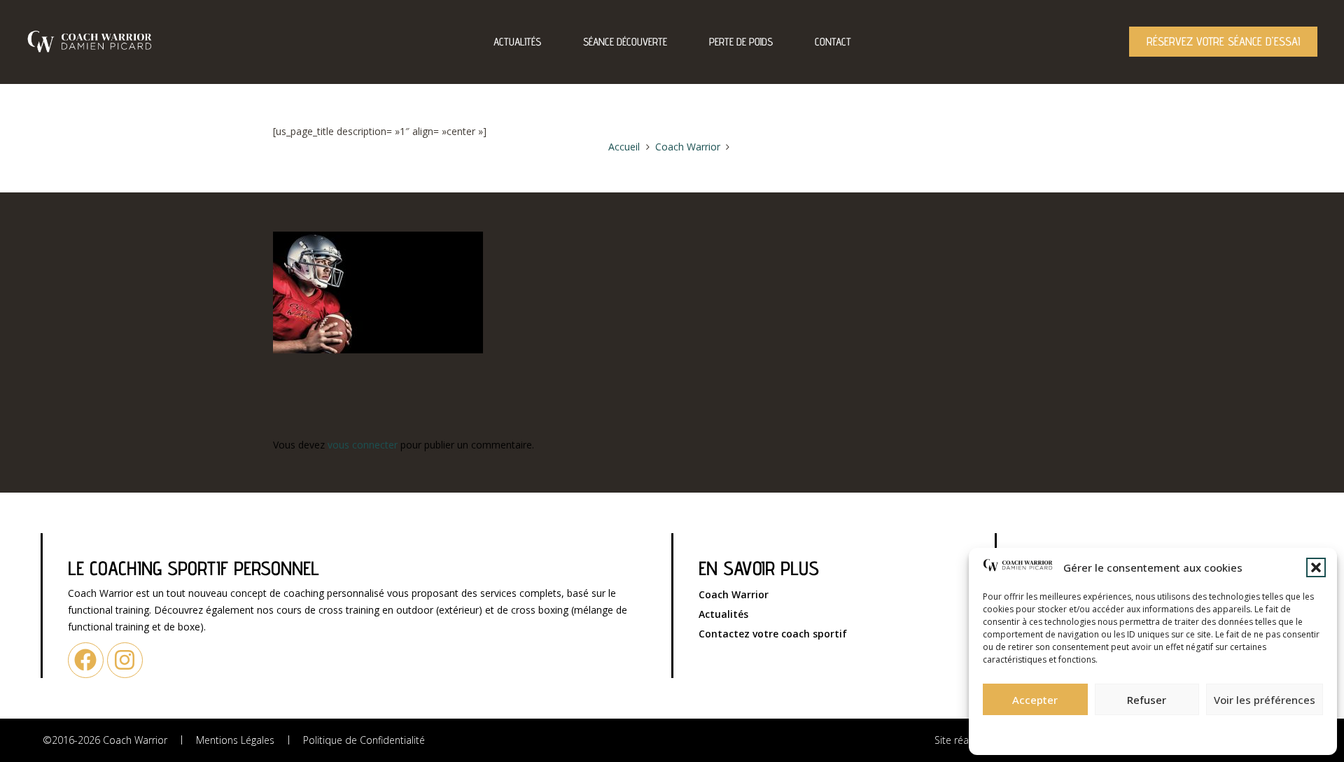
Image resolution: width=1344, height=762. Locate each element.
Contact (833, 41)
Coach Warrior (734, 594)
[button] (1316, 567)
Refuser (1146, 700)
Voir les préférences (1264, 700)
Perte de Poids (741, 41)
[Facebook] (86, 660)
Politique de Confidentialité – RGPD (1076, 731)
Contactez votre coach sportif (773, 633)
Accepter (1035, 700)
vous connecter (363, 444)
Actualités (517, 41)
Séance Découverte (625, 41)
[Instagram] (125, 660)
